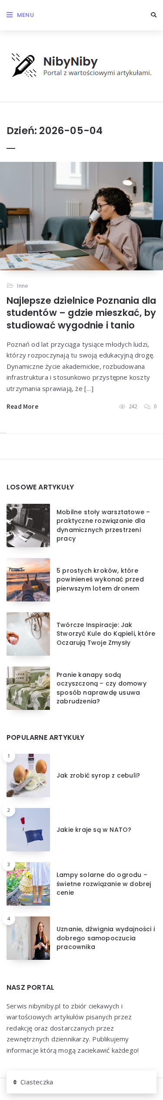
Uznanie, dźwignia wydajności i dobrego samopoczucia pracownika (106, 938)
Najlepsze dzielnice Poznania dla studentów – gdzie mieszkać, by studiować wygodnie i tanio (81, 313)
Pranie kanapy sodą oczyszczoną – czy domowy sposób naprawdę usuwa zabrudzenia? (101, 688)
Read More (22, 406)
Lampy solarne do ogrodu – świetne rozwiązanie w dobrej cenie (104, 883)
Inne (22, 285)
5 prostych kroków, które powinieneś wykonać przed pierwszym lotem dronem (100, 579)
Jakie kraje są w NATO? (94, 829)
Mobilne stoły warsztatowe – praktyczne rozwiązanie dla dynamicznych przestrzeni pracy (103, 525)
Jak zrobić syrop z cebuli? (98, 775)
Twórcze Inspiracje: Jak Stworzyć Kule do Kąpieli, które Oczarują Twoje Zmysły (106, 634)
